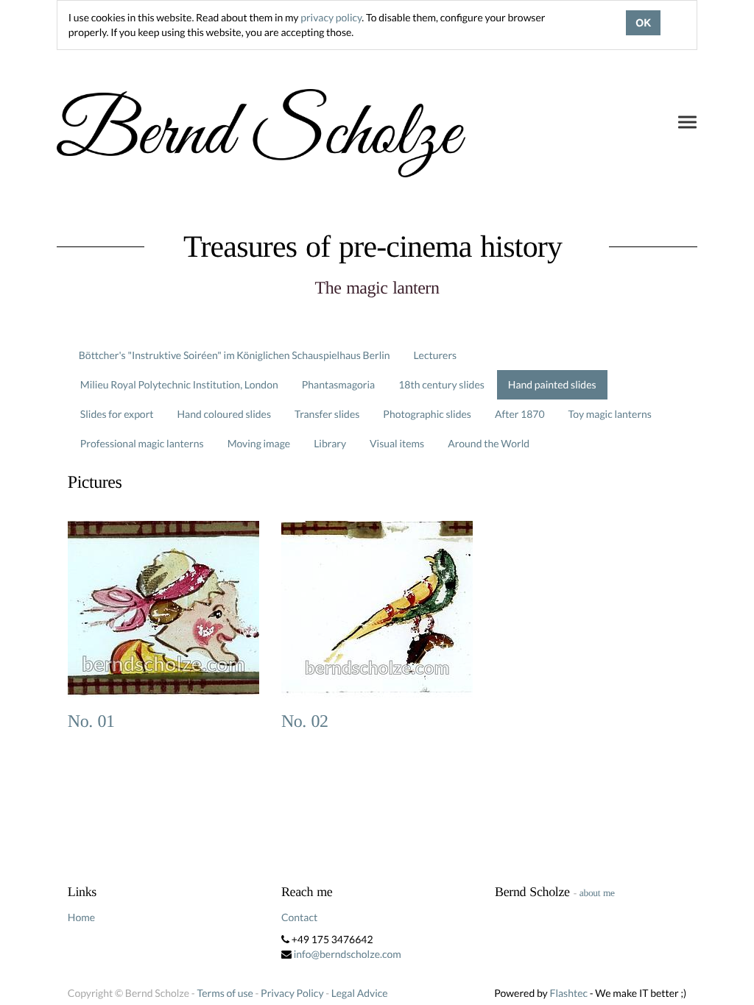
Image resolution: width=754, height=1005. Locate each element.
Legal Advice (359, 993)
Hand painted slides (552, 384)
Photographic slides (427, 414)
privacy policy (331, 17)
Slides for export (117, 414)
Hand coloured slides (224, 414)
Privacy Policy (292, 993)
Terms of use (225, 993)
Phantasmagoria (338, 384)
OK (643, 22)
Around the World (488, 443)
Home (81, 917)
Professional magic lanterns (142, 443)
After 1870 (520, 414)
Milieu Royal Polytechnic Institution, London (179, 384)
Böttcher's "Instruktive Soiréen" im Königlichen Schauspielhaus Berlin (234, 355)
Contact (299, 917)
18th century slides (441, 384)
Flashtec (568, 993)
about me (597, 892)
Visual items (397, 443)
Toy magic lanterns (610, 414)
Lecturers (435, 355)
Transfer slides (327, 414)
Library (330, 443)
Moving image (259, 443)
